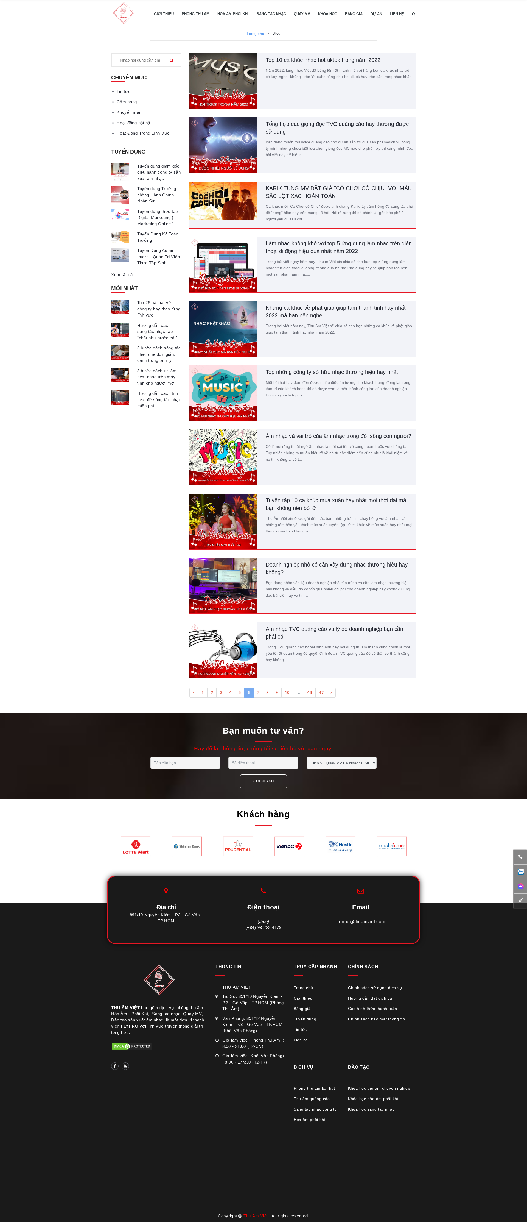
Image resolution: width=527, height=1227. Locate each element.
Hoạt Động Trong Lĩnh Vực (143, 133)
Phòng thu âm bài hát (314, 1088)
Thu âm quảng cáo (312, 1098)
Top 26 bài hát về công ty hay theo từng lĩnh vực (159, 308)
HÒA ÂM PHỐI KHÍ (233, 14)
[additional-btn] (520, 871)
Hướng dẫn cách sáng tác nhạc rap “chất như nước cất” (157, 331)
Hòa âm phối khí (309, 1119)
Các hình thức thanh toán (372, 1008)
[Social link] (115, 1066)
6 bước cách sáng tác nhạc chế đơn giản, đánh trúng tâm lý (159, 354)
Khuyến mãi (128, 112)
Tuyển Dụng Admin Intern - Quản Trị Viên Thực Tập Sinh (158, 256)
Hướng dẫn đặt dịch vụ (370, 998)
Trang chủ (255, 34)
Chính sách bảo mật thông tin (376, 1019)
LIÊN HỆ (397, 14)
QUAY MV (302, 14)
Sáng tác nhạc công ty (315, 1109)
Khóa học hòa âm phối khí (373, 1098)
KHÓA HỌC (327, 14)
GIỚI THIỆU (164, 14)
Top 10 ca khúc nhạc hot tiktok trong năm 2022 (323, 60)
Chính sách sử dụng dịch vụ (375, 988)
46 (309, 692)
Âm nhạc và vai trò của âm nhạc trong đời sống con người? (338, 436)
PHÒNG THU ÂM (195, 14)
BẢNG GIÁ (354, 14)
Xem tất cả (122, 274)
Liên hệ (301, 1040)
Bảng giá (302, 1008)
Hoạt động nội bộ (133, 122)
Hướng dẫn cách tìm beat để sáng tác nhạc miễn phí (159, 399)
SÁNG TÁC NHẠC (271, 14)
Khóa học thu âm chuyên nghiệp (379, 1088)
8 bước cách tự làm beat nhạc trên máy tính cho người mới (157, 376)
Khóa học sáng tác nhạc (371, 1109)
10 (287, 692)
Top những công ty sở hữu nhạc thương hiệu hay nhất (332, 372)
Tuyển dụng (305, 1019)
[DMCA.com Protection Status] (131, 1046)
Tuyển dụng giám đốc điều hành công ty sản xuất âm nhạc (159, 172)
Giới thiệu (303, 998)
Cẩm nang (127, 101)
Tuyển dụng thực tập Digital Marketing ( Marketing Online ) (157, 217)
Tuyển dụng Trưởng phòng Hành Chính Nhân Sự (156, 194)
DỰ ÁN (376, 14)
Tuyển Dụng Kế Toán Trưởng (157, 237)
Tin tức (123, 91)
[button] (413, 14)
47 (321, 692)
